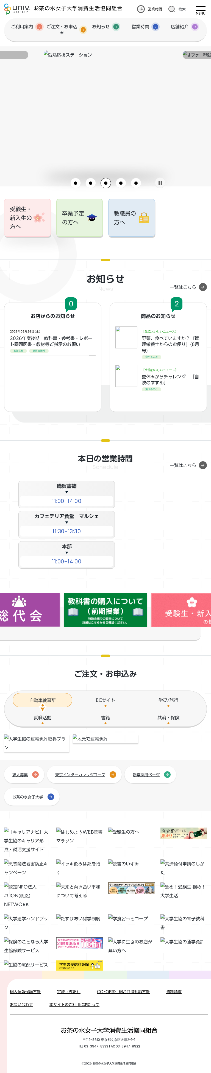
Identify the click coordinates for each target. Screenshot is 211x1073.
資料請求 (174, 992)
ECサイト (105, 700)
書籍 (105, 718)
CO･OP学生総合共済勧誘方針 (123, 992)
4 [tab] (121, 183)
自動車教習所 (42, 700)
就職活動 (42, 718)
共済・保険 (168, 718)
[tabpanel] (105, 55)
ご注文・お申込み (61, 29)
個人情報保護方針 (25, 992)
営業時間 (155, 9)
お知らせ (101, 26)
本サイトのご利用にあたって (74, 1005)
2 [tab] (90, 183)
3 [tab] (106, 183)
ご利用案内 (22, 26)
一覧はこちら (183, 287)
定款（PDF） (68, 992)
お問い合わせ (21, 1005)
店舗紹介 (179, 26)
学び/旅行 (168, 700)
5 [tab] (136, 183)
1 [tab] (75, 183)
